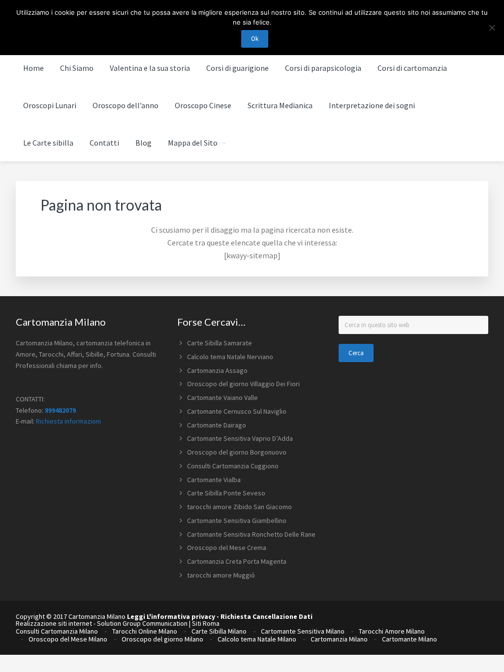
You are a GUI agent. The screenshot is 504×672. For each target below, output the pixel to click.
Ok (254, 38)
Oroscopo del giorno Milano (162, 639)
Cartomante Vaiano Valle (222, 397)
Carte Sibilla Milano (219, 631)
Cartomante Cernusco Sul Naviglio (236, 411)
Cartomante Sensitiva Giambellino (236, 520)
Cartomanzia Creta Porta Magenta (236, 561)
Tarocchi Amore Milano (392, 631)
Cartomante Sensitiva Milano (303, 631)
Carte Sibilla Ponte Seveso (226, 493)
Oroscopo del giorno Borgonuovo (236, 452)
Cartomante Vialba (214, 479)
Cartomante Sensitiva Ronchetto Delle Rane (251, 534)
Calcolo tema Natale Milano (257, 639)
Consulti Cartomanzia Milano (57, 631)
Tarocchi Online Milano (144, 631)
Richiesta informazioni (68, 421)
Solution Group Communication (142, 623)
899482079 (60, 410)
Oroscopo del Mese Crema (226, 547)
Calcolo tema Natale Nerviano (230, 356)
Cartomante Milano (409, 639)
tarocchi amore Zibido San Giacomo (239, 506)
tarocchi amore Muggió (221, 575)
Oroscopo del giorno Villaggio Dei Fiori (243, 383)
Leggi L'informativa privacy (171, 616)
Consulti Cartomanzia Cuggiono (233, 465)
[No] (492, 27)
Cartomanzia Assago (217, 370)
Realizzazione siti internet (54, 623)
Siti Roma (206, 623)
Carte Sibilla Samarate (219, 342)
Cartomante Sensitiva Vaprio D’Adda (240, 438)
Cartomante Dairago (216, 425)
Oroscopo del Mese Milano (68, 639)
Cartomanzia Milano (339, 639)
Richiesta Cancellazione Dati (266, 616)
